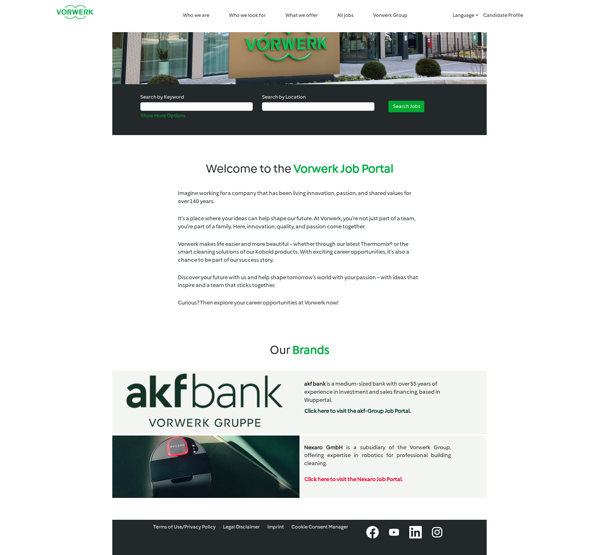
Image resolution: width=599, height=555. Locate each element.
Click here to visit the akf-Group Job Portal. (357, 410)
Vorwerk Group (390, 15)
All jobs (345, 15)
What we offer (301, 15)
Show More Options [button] (163, 116)
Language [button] (464, 15)
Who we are (196, 15)
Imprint (275, 527)
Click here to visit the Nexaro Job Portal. (353, 479)
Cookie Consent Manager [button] (319, 527)
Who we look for (247, 15)
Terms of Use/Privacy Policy (184, 527)
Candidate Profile (503, 15)
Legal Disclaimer (241, 527)
